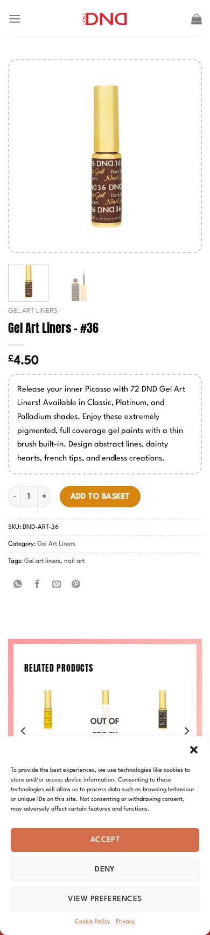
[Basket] (196, 19)
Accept (105, 839)
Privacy (125, 922)
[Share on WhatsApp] (18, 585)
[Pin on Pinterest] (76, 585)
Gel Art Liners (33, 311)
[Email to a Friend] (57, 585)
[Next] (183, 156)
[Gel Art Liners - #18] (47, 709)
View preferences (105, 899)
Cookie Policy (92, 922)
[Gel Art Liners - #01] (162, 709)
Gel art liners (42, 561)
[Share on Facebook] (37, 585)
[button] (193, 749)
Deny (105, 869)
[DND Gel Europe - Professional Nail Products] (105, 19)
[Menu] (14, 18)
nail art (74, 561)
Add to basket (100, 496)
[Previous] (26, 156)
